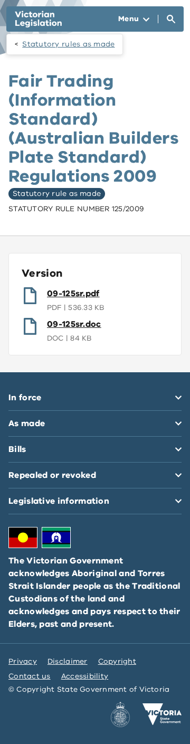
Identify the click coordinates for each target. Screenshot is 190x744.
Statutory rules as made (68, 44)
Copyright (117, 661)
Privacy (22, 661)
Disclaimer (68, 661)
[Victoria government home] (162, 714)
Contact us (29, 676)
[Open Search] (171, 19)
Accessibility (85, 676)
